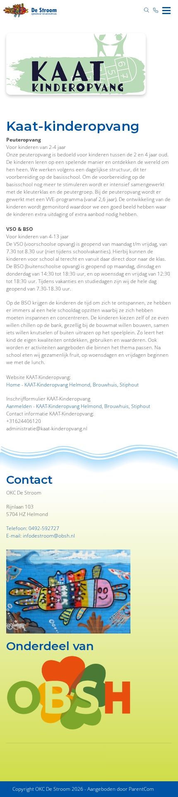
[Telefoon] (155, 10)
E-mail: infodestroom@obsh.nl (40, 535)
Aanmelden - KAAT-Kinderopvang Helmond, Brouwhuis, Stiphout (78, 406)
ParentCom (141, 788)
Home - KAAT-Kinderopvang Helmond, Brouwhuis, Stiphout (72, 384)
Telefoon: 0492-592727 (32, 528)
